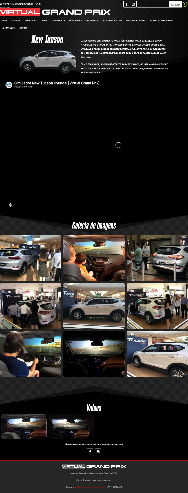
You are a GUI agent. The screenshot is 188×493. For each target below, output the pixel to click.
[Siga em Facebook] (126, 4)
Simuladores (31, 20)
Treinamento (58, 20)
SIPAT (44, 20)
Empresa (15, 20)
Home (4, 20)
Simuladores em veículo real (84, 20)
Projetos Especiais (136, 20)
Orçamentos (8, 27)
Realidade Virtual (112, 20)
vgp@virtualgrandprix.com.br (90, 487)
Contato (23, 27)
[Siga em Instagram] (133, 4)
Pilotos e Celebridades (161, 20)
